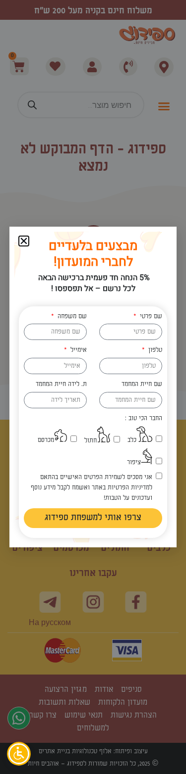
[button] (23, 241)
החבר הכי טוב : (143, 418)
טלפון (154, 350)
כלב (131, 440)
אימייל (77, 350)
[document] (93, 387)
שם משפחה (71, 316)
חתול (90, 440)
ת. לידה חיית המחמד (61, 384)
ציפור (134, 462)
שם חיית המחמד (142, 384)
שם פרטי (150, 316)
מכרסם (46, 440)
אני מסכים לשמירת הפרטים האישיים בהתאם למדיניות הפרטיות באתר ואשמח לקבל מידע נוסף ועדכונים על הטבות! (91, 487)
